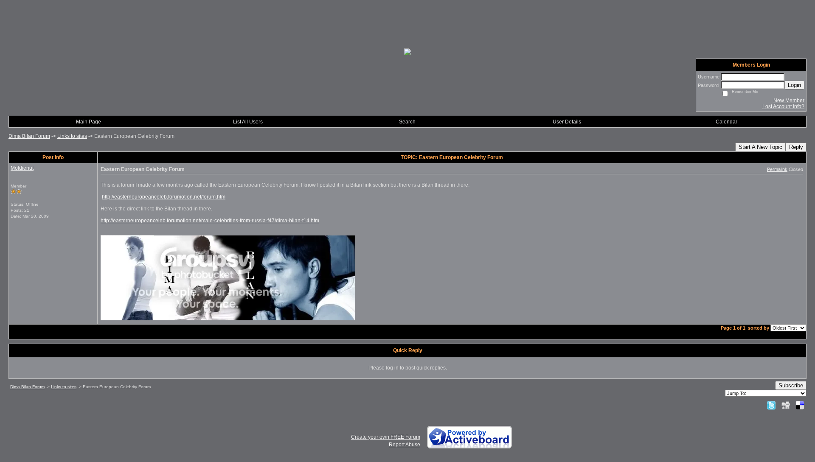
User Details (567, 122)
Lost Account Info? (783, 106)
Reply (796, 147)
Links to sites (72, 136)
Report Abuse (404, 445)
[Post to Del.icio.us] (800, 405)
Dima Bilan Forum (29, 136)
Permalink (777, 169)
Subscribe (790, 385)
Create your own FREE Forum (385, 437)
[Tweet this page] (771, 405)
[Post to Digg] (785, 405)
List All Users (248, 122)
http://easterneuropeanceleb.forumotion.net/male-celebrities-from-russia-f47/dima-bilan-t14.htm (210, 221)
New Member (788, 101)
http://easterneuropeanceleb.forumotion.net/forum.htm (163, 197)
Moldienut (22, 168)
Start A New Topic (760, 147)
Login (794, 85)
